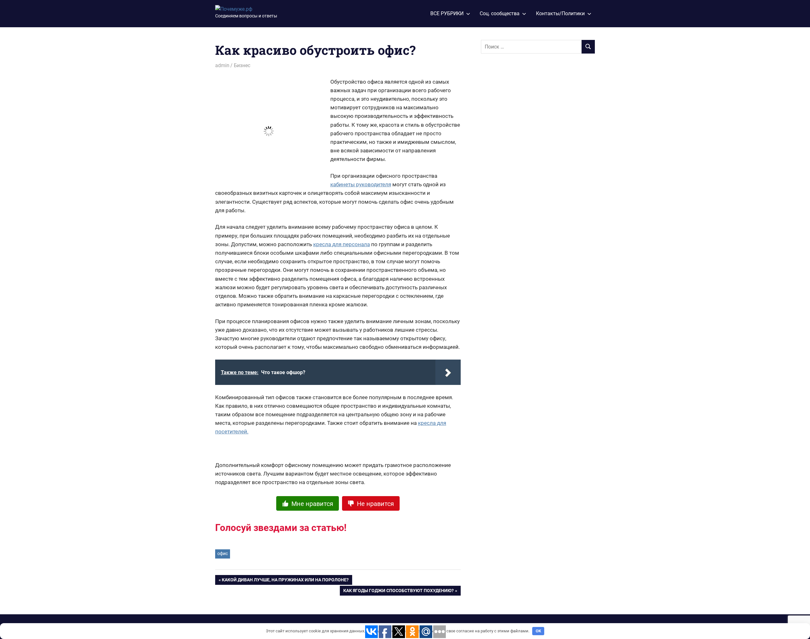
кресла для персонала (341, 244)
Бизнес (242, 65)
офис (222, 553)
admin (222, 65)
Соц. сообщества (500, 13)
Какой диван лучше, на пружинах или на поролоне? (285, 581)
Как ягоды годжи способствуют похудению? (398, 592)
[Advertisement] (528, 164)
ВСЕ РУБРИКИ (447, 13)
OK (538, 631)
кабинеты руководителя (360, 184)
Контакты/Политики (560, 13)
